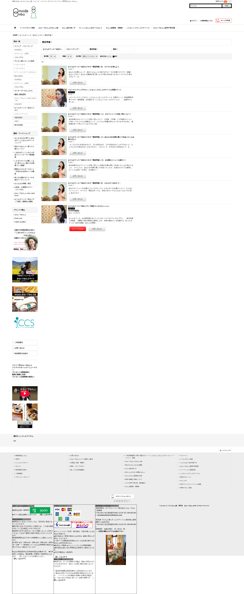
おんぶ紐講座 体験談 (132, 486)
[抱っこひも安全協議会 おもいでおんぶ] (25, 323)
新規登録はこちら (207, 20)
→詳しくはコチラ (45, 515)
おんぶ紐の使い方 (130, 468)
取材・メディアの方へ (77, 466)
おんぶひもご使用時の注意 (133, 475)
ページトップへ (226, 450)
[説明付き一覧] (115, 56)
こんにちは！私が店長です (188, 462)
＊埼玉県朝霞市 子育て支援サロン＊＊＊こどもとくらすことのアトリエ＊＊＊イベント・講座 (150, 457)
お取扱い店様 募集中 (77, 462)
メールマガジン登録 (186, 459)
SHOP (17, 459)
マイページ (183, 455)
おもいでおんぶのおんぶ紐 (133, 461)
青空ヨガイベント (185, 477)
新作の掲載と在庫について (133, 479)
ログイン (194, 20)
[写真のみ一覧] (110, 56)
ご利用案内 (19, 342)
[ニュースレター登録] (25, 240)
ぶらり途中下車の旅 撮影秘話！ (135, 483)
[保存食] (25, 412)
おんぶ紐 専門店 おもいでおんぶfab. (184, 505)
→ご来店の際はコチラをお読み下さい (110, 531)
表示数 (46, 56)
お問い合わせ (20, 348)
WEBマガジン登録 (186, 487)
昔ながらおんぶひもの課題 (133, 465)
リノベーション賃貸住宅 (188, 470)
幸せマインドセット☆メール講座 (190, 484)
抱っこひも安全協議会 (77, 470)
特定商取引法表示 (21, 353)
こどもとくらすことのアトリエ (190, 473)
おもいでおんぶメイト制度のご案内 (81, 459)
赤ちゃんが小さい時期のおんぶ (135, 472)
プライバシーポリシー (22, 477)
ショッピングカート (22, 462)
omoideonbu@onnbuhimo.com (109, 515)
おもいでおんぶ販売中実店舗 (189, 466)
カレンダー (183, 480)
